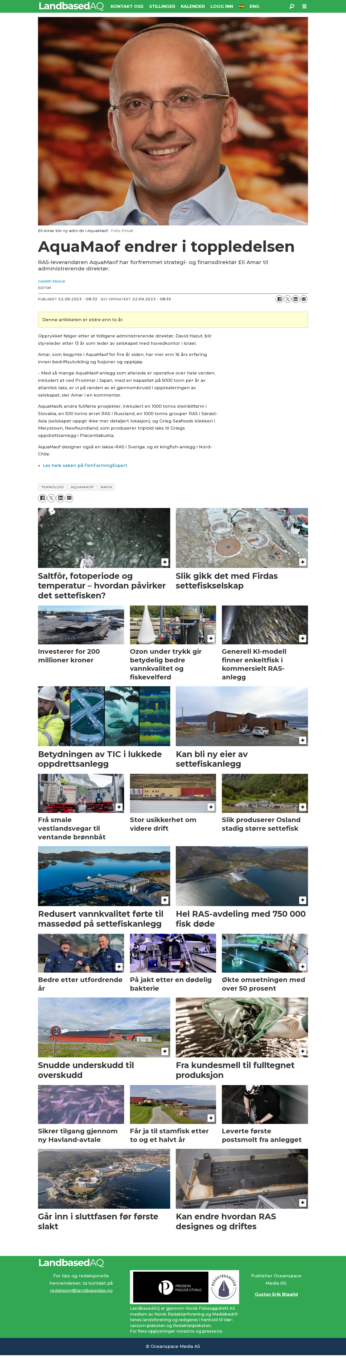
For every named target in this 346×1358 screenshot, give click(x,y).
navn (106, 487)
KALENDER (193, 6)
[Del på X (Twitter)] (287, 299)
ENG (254, 6)
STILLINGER (162, 6)
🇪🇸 (241, 6)
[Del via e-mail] (303, 299)
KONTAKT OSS (127, 6)
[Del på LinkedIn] (295, 299)
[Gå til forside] (71, 6)
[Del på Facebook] (279, 299)
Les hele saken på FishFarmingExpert (85, 465)
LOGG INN (221, 6)
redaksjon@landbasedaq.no (81, 1290)
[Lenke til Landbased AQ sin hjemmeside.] (173, 1263)
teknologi (52, 487)
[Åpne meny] (304, 6)
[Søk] (291, 6)
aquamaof (82, 487)
